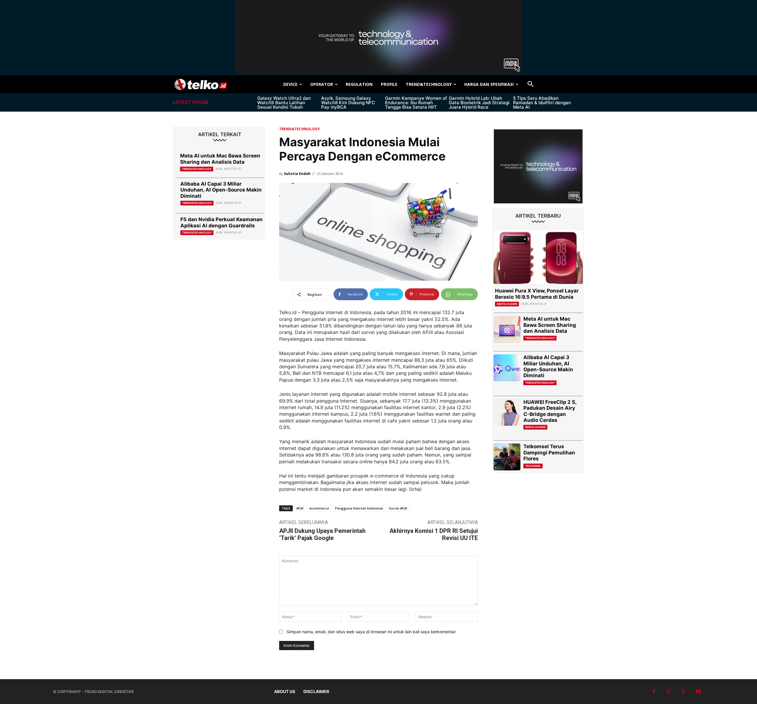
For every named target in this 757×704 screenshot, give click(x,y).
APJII (299, 508)
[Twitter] (683, 691)
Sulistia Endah (297, 173)
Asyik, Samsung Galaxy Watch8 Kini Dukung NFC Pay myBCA (348, 102)
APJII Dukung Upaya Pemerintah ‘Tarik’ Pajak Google (322, 534)
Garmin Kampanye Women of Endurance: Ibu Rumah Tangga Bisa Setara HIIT (416, 102)
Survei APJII (398, 508)
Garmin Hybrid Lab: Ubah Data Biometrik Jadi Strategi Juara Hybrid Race (479, 102)
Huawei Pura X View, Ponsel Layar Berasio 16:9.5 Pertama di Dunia (537, 294)
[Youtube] (698, 691)
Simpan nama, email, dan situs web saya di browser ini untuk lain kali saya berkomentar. (372, 631)
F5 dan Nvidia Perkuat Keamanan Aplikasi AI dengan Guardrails (221, 222)
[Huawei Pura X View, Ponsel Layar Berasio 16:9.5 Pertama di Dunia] (538, 257)
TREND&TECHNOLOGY (196, 169)
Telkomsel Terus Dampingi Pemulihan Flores (549, 452)
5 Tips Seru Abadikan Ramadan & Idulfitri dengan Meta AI (542, 102)
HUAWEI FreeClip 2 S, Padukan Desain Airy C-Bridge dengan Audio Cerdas (550, 411)
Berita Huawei (507, 304)
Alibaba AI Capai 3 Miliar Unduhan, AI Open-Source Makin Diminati (221, 190)
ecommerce (319, 508)
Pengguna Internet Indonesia (359, 508)
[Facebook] (654, 691)
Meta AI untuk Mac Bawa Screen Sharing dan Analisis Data (220, 159)
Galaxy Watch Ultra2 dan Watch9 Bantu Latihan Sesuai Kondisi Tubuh (284, 102)
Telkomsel (533, 465)
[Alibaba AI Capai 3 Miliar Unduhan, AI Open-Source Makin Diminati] (507, 367)
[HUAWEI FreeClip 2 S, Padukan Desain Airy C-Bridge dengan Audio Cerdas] (507, 412)
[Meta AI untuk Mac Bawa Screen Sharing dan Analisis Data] (507, 329)
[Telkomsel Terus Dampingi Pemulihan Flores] (507, 456)
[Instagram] (668, 691)
